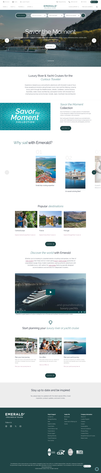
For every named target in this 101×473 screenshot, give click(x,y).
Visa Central (51, 440)
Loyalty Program (26, 1)
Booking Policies (52, 435)
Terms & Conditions (86, 428)
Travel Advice (51, 431)
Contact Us (50, 416)
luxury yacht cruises (60, 261)
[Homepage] (50, 6)
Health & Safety (52, 424)
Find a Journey (21, 15)
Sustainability (84, 426)
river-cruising (30, 261)
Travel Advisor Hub (53, 428)
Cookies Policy (84, 433)
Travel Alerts (51, 426)
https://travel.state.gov (47, 467)
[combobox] (56, 15)
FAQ (49, 421)
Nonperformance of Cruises (88, 435)
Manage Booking (62, 1)
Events (15, 1)
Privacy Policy (84, 431)
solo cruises (52, 265)
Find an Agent (51, 433)
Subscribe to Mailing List (70, 421)
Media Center (84, 438)
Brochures (7, 1)
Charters (83, 421)
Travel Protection (52, 438)
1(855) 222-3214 (74, 1)
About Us (83, 416)
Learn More (49, 46)
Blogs (65, 419)
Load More (49, 244)
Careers (83, 424)
